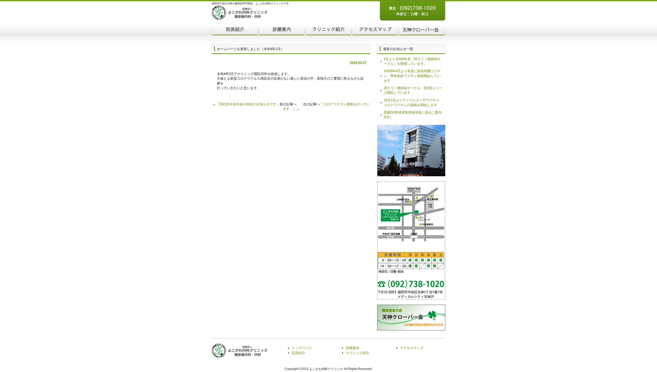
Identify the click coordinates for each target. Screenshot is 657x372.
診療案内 (352, 348)
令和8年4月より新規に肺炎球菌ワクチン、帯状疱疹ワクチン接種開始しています (412, 75)
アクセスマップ (375, 30)
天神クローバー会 (422, 30)
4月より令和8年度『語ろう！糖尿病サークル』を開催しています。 (412, 61)
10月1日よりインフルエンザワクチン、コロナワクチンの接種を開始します (413, 102)
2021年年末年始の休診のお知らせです (247, 104)
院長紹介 (235, 30)
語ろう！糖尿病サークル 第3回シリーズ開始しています (413, 90)
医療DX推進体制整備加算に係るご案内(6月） (413, 114)
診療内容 (281, 30)
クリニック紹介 (328, 30)
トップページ (302, 348)
